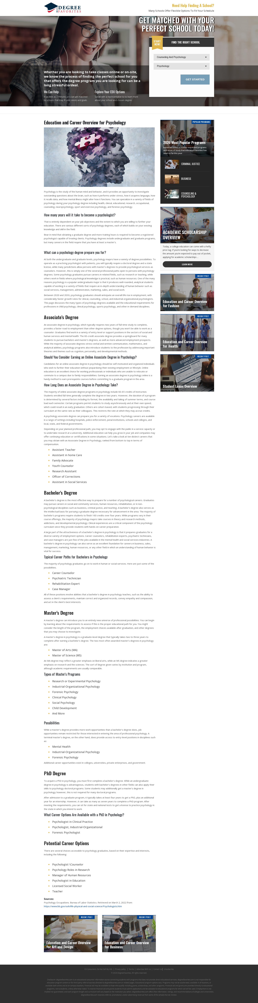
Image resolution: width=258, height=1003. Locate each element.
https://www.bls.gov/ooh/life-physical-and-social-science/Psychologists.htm (83, 906)
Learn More (187, 264)
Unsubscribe (169, 969)
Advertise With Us (143, 969)
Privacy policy (120, 969)
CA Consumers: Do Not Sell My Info (98, 969)
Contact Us (157, 969)
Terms (131, 969)
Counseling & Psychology (188, 194)
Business (186, 179)
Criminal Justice (190, 164)
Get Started (195, 79)
